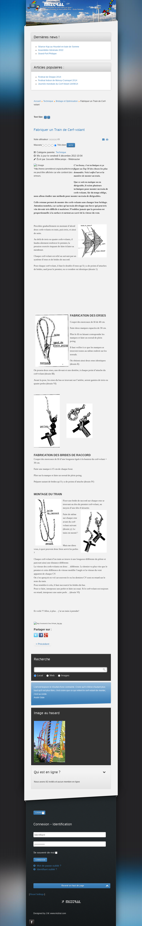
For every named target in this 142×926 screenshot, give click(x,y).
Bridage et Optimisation (67, 101)
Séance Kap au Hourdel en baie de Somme (58, 46)
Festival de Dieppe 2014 (49, 77)
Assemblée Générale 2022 (50, 50)
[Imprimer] (107, 139)
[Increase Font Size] (48, 117)
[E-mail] (103, 139)
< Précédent (42, 644)
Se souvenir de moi (44, 852)
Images (65, 675)
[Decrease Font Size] (45, 117)
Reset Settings (37, 894)
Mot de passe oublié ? (48, 865)
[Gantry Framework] (71, 901)
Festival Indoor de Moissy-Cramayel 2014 (57, 80)
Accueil (37, 101)
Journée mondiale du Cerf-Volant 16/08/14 (58, 84)
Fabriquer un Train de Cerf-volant (59, 130)
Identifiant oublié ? (46, 869)
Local (40, 675)
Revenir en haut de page (72, 885)
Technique (48, 101)
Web (52, 675)
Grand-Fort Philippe (47, 53)
